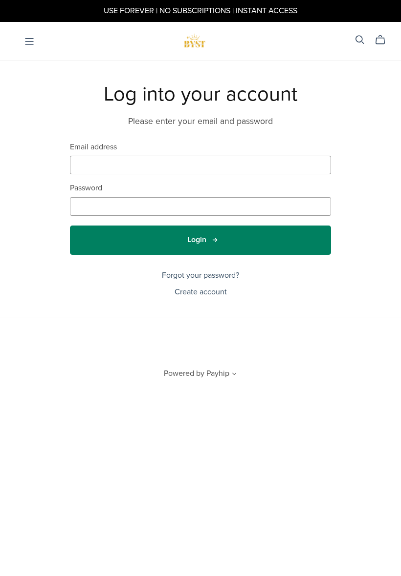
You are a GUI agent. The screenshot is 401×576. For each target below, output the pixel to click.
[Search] (360, 39)
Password (86, 188)
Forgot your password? (200, 275)
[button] (234, 374)
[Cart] (384, 40)
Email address (93, 147)
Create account (201, 292)
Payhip (217, 373)
